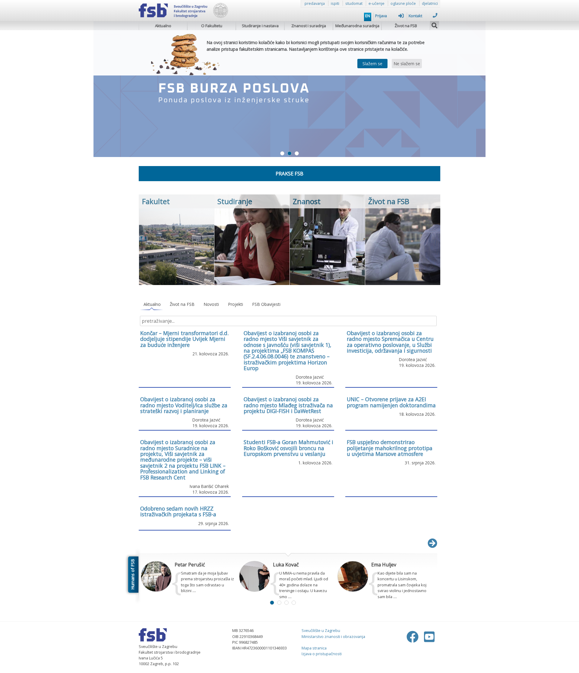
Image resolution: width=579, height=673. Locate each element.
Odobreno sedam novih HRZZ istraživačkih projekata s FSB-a (178, 511)
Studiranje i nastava (260, 25)
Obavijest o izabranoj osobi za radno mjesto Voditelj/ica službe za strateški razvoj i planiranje (183, 405)
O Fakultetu (211, 25)
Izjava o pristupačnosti (322, 653)
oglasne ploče (403, 3)
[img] (434, 24)
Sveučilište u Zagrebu (321, 630)
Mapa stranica (314, 648)
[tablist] (288, 304)
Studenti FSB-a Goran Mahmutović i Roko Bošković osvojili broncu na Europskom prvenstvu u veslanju (288, 447)
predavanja (315, 3)
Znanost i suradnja (308, 25)
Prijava (381, 15)
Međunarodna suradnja (357, 25)
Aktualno (163, 25)
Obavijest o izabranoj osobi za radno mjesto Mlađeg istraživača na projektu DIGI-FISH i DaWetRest (288, 405)
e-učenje (376, 3)
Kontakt (415, 15)
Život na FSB (406, 25)
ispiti (335, 3)
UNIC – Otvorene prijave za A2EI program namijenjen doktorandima (391, 402)
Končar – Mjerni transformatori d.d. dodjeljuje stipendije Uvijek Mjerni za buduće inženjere (184, 338)
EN (367, 15)
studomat (353, 3)
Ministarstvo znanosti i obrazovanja (333, 636)
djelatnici (430, 3)
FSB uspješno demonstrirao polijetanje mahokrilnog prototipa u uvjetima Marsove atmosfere (389, 447)
